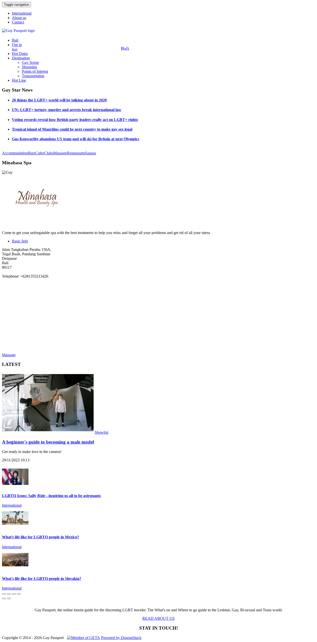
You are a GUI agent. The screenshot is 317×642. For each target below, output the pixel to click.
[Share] (9, 594)
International (21, 13)
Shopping (29, 67)
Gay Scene (30, 62)
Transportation (33, 76)
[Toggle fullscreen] (14, 594)
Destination (21, 58)
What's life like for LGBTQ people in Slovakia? (41, 578)
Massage (60, 153)
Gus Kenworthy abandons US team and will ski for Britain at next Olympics (75, 139)
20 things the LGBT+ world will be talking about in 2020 (59, 100)
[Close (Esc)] (4, 594)
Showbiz (101, 432)
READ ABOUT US (158, 618)
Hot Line (19, 80)
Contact (18, 22)
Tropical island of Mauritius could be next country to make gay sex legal (72, 129)
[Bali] (6, 31)
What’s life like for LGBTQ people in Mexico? (40, 537)
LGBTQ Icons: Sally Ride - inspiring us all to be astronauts (51, 496)
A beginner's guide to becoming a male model (48, 442)
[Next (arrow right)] (9, 598)
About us (19, 18)
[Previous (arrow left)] (4, 598)
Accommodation (15, 153)
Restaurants (76, 153)
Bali (15, 40)
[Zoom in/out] (19, 594)
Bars (31, 153)
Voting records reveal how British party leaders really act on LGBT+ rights (75, 120)
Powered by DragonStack (121, 638)
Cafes (39, 153)
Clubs (48, 153)
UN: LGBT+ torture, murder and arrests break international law (66, 110)
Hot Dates (20, 53)
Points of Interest (35, 71)
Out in (17, 47)
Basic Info (20, 241)
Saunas (90, 153)
